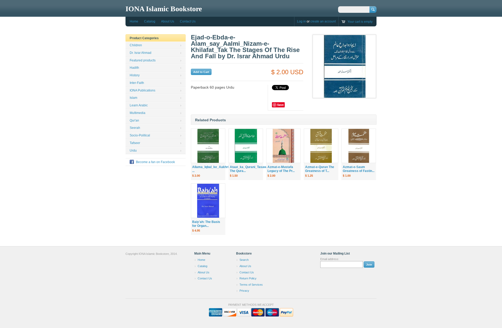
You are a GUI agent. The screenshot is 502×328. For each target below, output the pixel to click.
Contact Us (188, 21)
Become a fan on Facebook (155, 162)
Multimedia (137, 113)
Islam (133, 98)
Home (134, 21)
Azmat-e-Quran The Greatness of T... (319, 169)
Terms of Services (251, 284)
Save (280, 105)
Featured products (143, 60)
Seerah (135, 128)
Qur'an (134, 120)
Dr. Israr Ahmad (140, 53)
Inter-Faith (137, 83)
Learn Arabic (139, 105)
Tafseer (135, 143)
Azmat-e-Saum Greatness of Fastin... (358, 169)
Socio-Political (140, 135)
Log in (301, 21)
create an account (323, 21)
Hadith (134, 68)
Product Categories (144, 38)
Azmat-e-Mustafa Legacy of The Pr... (281, 169)
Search (244, 259)
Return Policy (247, 278)
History (135, 75)
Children (136, 45)
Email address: (329, 259)
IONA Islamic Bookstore (164, 9)
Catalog (149, 21)
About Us (167, 21)
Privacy (244, 290)
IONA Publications (142, 90)
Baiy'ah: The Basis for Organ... (206, 224)
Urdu (133, 150)
